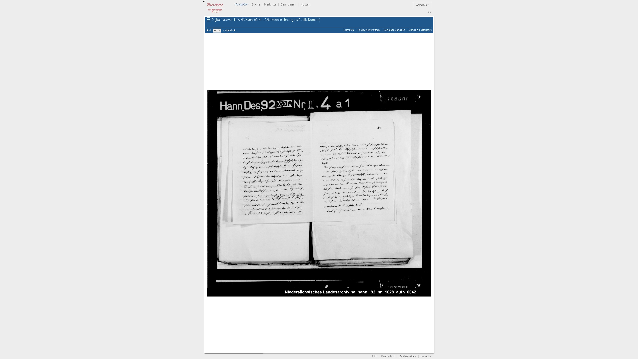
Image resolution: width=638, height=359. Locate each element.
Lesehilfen (348, 30)
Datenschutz (388, 356)
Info (374, 356)
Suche (256, 4)
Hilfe (429, 12)
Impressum (427, 356)
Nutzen (305, 4)
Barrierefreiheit (408, 356)
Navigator (241, 4)
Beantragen (288, 4)
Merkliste (270, 4)
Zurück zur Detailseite (420, 30)
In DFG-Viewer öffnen (369, 30)
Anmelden (421, 5)
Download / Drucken (394, 30)
